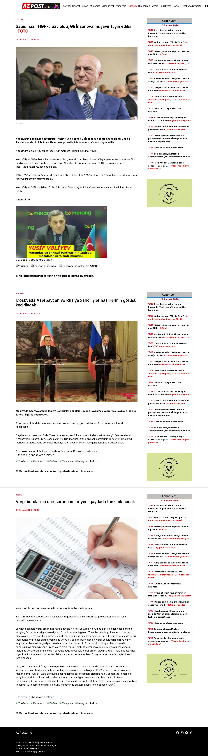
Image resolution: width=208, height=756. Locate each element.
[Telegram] (186, 732)
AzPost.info (24, 732)
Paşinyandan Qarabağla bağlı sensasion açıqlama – (168, 166)
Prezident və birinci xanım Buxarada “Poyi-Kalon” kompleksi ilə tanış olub (167, 33)
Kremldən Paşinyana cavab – (168, 99)
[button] (17, 6)
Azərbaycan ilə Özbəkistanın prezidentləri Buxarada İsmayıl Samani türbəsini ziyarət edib (168, 138)
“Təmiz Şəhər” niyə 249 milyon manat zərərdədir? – (169, 119)
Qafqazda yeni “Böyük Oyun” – (168, 43)
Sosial (19, 495)
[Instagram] (182, 732)
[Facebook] (206, 6)
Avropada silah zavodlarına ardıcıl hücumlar (168, 89)
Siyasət (19, 20)
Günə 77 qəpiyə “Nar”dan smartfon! (164, 110)
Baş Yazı (20, 293)
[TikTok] (191, 732)
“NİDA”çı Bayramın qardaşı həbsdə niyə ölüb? (168, 53)
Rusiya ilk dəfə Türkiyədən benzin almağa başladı (168, 80)
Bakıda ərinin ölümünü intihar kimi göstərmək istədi (169, 128)
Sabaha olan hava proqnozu (165, 147)
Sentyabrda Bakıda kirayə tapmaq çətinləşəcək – (169, 61)
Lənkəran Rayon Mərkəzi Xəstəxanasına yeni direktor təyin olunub (169, 155)
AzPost (94, 265)
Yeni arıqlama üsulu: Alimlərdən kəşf (167, 71)
